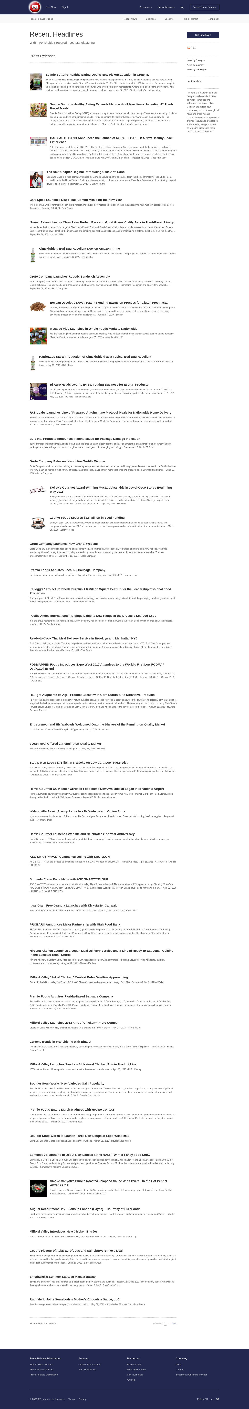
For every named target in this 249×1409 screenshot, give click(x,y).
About (179, 1364)
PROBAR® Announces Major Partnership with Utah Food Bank (75, 924)
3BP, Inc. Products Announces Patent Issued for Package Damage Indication (85, 438)
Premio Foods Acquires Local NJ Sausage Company (67, 570)
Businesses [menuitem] (145, 7)
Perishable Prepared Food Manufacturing (67, 42)
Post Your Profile (87, 1369)
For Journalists (194, 81)
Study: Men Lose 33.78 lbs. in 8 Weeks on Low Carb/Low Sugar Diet (79, 762)
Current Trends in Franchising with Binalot (60, 1041)
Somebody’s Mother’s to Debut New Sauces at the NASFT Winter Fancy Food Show (90, 1154)
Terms (71, 1399)
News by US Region (196, 69)
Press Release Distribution (44, 1374)
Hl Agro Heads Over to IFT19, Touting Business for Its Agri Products (99, 384)
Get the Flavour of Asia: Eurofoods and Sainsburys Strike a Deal (76, 1250)
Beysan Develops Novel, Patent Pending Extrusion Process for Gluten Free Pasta (109, 302)
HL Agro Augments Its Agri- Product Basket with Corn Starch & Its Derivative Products (92, 695)
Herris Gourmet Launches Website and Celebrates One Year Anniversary (82, 834)
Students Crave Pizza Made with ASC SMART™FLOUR (69, 879)
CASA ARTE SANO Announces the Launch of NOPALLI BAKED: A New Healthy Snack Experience (111, 140)
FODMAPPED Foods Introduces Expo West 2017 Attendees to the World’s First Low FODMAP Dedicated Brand (97, 666)
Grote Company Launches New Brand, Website (64, 543)
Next (174, 1323)
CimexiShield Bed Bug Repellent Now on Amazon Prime (79, 248)
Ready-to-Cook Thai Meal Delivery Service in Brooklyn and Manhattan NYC (84, 638)
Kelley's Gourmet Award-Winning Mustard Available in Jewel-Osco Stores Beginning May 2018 (111, 489)
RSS (194, 48)
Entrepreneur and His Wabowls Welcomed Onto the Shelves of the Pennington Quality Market (97, 724)
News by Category (196, 60)
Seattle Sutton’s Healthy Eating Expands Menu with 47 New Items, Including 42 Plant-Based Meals (111, 106)
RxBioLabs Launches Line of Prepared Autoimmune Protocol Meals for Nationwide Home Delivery (100, 412)
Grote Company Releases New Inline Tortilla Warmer (67, 461)
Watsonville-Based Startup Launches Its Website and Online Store (77, 811)
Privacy (82, 1399)
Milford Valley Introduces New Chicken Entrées (64, 1231)
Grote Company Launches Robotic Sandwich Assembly (70, 276)
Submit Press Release (204, 7)
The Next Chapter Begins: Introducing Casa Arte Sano (86, 172)
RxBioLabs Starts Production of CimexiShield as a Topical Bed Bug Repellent (95, 356)
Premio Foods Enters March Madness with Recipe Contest (72, 1109)
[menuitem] (182, 7)
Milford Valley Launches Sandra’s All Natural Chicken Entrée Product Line (83, 1064)
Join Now (51, 7)
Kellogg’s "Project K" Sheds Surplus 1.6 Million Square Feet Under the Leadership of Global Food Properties (100, 591)
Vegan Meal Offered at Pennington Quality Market (65, 743)
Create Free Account (89, 1364)
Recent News (134, 1364)
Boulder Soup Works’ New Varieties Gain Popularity (67, 1083)
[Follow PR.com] (216, 1399)
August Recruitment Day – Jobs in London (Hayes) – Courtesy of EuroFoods (85, 1209)
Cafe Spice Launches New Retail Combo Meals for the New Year (76, 200)
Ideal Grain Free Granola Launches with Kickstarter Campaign (74, 905)
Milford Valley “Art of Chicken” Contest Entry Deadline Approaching (79, 977)
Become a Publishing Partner (191, 1374)
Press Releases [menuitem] (166, 7)
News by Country (195, 65)
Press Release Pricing (41, 1369)
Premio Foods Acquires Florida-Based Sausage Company (71, 996)
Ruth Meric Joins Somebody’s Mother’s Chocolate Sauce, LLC (75, 1299)
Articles (131, 1379)
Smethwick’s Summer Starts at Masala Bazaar (63, 1276)
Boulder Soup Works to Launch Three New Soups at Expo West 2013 (79, 1136)
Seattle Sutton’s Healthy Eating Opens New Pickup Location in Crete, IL (97, 74)
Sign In (65, 7)
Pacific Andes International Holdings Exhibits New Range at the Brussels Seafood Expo (93, 615)
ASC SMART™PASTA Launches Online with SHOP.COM (70, 856)
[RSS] (189, 48)
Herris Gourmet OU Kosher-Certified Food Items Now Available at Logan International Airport (97, 789)
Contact (180, 1369)
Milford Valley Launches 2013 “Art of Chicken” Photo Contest (74, 1022)
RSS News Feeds (136, 1369)
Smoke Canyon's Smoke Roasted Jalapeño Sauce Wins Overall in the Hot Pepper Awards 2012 (108, 1183)
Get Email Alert (203, 35)
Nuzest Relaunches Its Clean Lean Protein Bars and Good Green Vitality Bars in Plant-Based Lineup (102, 222)
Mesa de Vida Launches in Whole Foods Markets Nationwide (93, 328)
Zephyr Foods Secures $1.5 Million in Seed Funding (87, 517)
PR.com (42, 1399)
